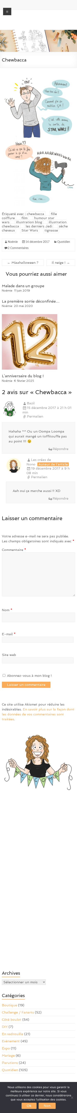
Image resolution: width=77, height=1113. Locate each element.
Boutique (9, 1005)
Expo (6, 1048)
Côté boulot (11, 1020)
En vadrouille (12, 1034)
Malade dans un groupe (23, 286)
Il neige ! (61, 263)
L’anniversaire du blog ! (23, 376)
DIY (5, 1027)
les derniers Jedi (39, 226)
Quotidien (63, 242)
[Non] (72, 1098)
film (24, 218)
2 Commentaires (18, 248)
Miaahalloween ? (22, 263)
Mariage (8, 1055)
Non (47, 1106)
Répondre (60, 449)
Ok (29, 1106)
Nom (7, 610)
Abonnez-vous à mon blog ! (29, 676)
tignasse (51, 230)
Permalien (35, 416)
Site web (9, 655)
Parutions (10, 1063)
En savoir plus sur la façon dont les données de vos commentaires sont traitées (38, 714)
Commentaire (14, 550)
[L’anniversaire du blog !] (29, 316)
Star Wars (29, 230)
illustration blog (29, 222)
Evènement (11, 1041)
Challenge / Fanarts (18, 1012)
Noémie (13, 242)
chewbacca (35, 214)
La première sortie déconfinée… (31, 301)
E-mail (9, 634)
